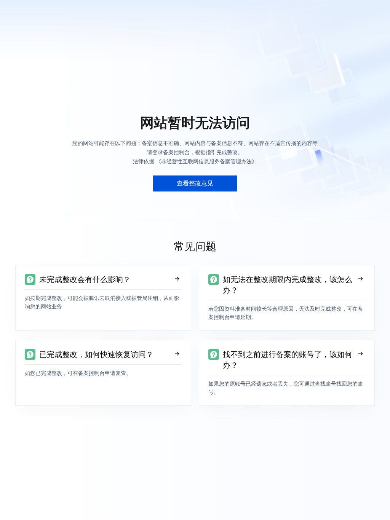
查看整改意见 (195, 183)
